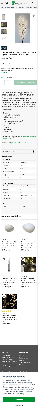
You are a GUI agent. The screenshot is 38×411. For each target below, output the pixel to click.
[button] (34, 16)
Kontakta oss (23, 358)
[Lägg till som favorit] (31, 3)
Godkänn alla (19, 400)
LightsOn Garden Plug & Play (19, 143)
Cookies (21, 360)
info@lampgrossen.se (9, 366)
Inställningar (19, 405)
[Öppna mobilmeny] (2, 3)
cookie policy (19, 393)
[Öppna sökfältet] (7, 3)
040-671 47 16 (13, 362)
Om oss (21, 356)
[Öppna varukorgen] (34, 3)
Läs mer (4, 72)
